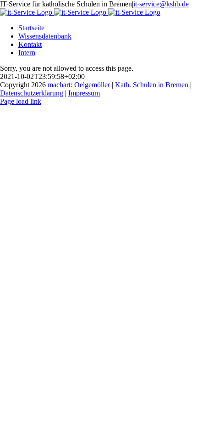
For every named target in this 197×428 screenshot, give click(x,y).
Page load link (20, 101)
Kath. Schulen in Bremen (151, 85)
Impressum (84, 93)
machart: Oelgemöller (79, 85)
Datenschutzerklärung (31, 93)
